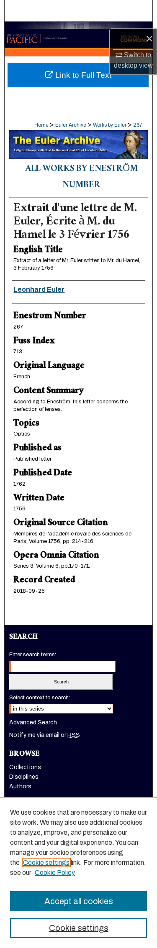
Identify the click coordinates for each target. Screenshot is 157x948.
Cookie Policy (55, 872)
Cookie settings (46, 862)
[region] (78, 872)
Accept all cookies (78, 901)
